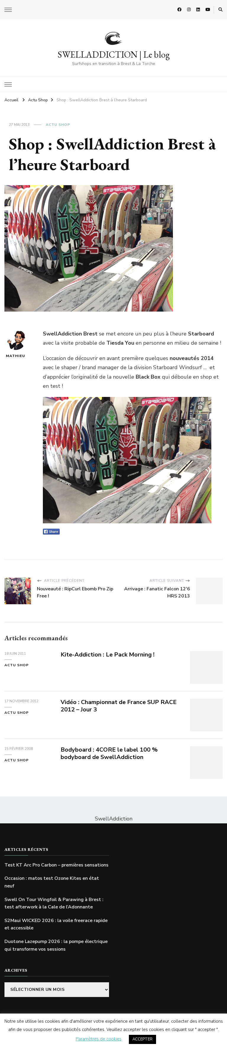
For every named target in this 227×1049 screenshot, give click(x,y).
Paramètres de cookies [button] (98, 1039)
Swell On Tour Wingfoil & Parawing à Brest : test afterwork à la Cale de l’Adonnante (53, 903)
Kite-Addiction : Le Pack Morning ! (108, 655)
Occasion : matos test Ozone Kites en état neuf (51, 882)
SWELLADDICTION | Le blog (114, 54)
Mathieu (15, 356)
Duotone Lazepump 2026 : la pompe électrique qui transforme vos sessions (56, 945)
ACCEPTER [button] (142, 1039)
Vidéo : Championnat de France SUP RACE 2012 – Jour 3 (119, 706)
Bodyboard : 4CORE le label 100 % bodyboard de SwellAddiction (109, 753)
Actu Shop (58, 124)
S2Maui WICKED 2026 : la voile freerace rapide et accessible (56, 924)
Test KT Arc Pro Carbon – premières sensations (56, 865)
